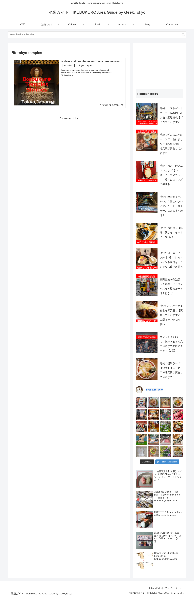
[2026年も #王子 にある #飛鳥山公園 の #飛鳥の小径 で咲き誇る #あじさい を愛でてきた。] (165, 451)
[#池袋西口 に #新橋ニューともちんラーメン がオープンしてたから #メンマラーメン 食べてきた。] (153, 402)
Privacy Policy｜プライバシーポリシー (166, 588)
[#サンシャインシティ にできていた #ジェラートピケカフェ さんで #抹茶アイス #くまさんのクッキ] (153, 451)
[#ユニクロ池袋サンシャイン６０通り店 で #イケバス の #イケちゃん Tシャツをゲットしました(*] (141, 451)
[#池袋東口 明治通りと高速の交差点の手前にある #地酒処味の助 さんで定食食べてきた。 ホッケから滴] (178, 439)
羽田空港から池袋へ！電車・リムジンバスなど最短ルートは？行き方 (171, 286)
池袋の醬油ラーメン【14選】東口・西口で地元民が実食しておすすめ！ (171, 370)
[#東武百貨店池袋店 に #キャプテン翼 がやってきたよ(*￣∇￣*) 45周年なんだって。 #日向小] (141, 439)
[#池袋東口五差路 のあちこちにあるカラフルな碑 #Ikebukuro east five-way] (165, 414)
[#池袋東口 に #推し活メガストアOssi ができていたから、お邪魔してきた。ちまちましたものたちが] (165, 402)
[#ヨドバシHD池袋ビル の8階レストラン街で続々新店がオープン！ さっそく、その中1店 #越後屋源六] (153, 414)
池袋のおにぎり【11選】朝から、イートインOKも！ (171, 232)
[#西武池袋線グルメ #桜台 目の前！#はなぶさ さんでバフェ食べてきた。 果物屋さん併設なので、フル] (153, 426)
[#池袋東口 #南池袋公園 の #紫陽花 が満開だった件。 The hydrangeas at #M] (165, 426)
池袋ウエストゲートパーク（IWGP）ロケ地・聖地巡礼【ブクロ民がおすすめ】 (171, 115)
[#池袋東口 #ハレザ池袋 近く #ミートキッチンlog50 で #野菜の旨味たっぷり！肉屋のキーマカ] (178, 426)
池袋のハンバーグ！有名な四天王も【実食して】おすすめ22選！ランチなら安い (171, 315)
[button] (183, 34)
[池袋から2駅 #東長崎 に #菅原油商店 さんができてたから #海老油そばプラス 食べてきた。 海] (178, 402)
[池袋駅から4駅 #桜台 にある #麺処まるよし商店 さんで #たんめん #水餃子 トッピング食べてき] (178, 451)
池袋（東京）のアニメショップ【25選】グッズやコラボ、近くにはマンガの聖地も (171, 175)
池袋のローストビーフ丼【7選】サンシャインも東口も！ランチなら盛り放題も (171, 260)
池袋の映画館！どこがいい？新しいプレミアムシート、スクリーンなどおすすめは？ (171, 206)
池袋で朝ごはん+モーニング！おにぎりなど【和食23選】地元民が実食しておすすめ (171, 144)
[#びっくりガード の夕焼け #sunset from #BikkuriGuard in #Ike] (141, 414)
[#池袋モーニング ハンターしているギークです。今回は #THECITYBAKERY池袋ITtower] (153, 439)
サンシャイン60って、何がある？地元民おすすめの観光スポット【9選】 (171, 343)
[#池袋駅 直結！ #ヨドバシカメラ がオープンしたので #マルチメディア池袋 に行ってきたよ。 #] (141, 402)
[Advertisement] (69, 141)
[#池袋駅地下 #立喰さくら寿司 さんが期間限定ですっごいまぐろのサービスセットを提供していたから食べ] (178, 414)
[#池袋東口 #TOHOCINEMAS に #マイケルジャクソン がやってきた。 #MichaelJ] (165, 439)
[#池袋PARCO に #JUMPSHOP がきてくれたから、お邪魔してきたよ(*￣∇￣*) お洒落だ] (141, 426)
